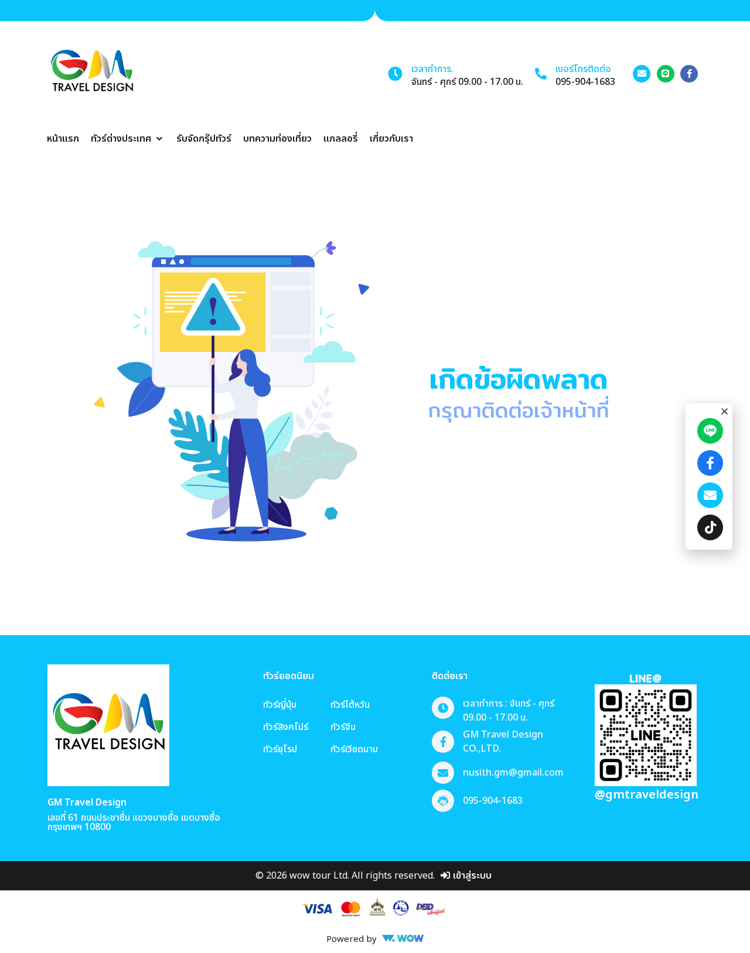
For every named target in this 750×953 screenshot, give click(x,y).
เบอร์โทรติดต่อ (583, 69)
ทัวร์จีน (343, 727)
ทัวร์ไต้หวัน (350, 705)
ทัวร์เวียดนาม (354, 749)
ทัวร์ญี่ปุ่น (279, 705)
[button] (128, 139)
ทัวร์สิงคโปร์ (285, 727)
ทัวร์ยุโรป (280, 749)
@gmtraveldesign (646, 795)
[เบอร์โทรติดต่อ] (541, 74)
